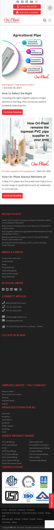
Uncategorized (27, 171)
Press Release (8, 267)
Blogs (48, 513)
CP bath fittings (8, 442)
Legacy (5, 404)
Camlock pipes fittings (38, 454)
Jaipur (14, 522)
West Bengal (7, 519)
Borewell (5, 423)
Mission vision (8, 391)
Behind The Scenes (10, 273)
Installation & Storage (11, 513)
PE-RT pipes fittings (10, 454)
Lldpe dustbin (34, 457)
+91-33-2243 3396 (13, 307)
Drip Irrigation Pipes (24, 84)
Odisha (25, 519)
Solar (4, 432)
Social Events (7, 261)
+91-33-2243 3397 (13, 310)
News (4, 264)
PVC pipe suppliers (10, 171)
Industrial (6, 416)
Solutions (21, 510)
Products (30, 510)
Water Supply (7, 426)
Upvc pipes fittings (9, 457)
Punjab (33, 519)
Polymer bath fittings (37, 460)
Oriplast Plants (8, 400)
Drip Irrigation (8, 84)
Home (4, 510)
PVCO (4, 448)
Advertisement (8, 277)
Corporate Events (29, 513)
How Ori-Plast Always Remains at (24, 177)
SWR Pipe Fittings (9, 451)
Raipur (39, 519)
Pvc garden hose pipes (39, 445)
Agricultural (7, 419)
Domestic (6, 413)
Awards (5, 397)
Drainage (6, 429)
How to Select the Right (17, 93)
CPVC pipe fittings (9, 445)
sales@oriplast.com (14, 320)
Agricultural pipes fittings (39, 448)
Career (41, 513)
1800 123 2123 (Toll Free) (16, 303)
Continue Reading (12, 112)
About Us (12, 510)
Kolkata (17, 519)
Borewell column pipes (11, 463)
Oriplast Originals (9, 270)
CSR (3, 516)
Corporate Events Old (11, 258)
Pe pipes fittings (35, 451)
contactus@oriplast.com (16, 317)
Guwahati (6, 522)
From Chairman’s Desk (11, 394)
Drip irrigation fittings (10, 460)
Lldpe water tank (36, 442)
